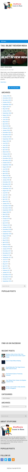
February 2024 (6, 128)
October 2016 (6, 279)
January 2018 (6, 248)
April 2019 (5, 223)
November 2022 (7, 160)
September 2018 (7, 233)
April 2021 (5, 199)
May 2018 (5, 240)
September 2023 (7, 139)
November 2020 (7, 208)
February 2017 (6, 270)
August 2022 (6, 167)
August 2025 (6, 106)
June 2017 (5, 261)
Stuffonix (9, 468)
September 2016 (7, 281)
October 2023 (6, 136)
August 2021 (6, 190)
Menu (4, 41)
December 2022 (7, 158)
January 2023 (6, 156)
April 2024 (5, 124)
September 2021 (7, 188)
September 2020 (7, 210)
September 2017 (7, 257)
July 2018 (5, 238)
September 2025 (7, 104)
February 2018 (6, 246)
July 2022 (5, 169)
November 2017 (7, 253)
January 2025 (6, 111)
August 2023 (6, 141)
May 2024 (5, 121)
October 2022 (6, 162)
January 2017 (6, 272)
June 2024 (5, 119)
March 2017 (6, 268)
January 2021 (6, 203)
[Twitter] (5, 459)
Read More (3, 82)
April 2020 (5, 216)
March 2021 (6, 201)
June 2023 (5, 145)
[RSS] (13, 459)
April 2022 (5, 173)
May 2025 (5, 108)
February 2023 (6, 154)
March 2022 (6, 175)
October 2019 (6, 218)
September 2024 (7, 113)
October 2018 (6, 231)
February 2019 (6, 225)
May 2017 (5, 264)
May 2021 (5, 197)
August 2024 (6, 115)
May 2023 (5, 147)
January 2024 (6, 130)
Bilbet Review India (6, 67)
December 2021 (7, 182)
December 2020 (7, 205)
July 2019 (5, 220)
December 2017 (7, 251)
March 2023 (6, 152)
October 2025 (6, 102)
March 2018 (6, 244)
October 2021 (6, 186)
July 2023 (5, 143)
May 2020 (5, 214)
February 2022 (6, 177)
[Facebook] (2, 459)
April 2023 (5, 149)
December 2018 (7, 229)
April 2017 (5, 266)
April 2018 (5, 242)
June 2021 (5, 195)
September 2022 (7, 164)
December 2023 (7, 132)
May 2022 (5, 171)
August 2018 (6, 236)
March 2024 (6, 126)
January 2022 (6, 180)
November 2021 (7, 184)
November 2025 (7, 100)
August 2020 (6, 212)
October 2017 (6, 255)
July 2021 (5, 192)
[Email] (9, 459)
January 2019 (6, 227)
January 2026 (6, 96)
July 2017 (5, 259)
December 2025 (7, 98)
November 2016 (7, 276)
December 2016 (7, 274)
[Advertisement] (14, 25)
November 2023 (7, 134)
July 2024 (5, 117)
